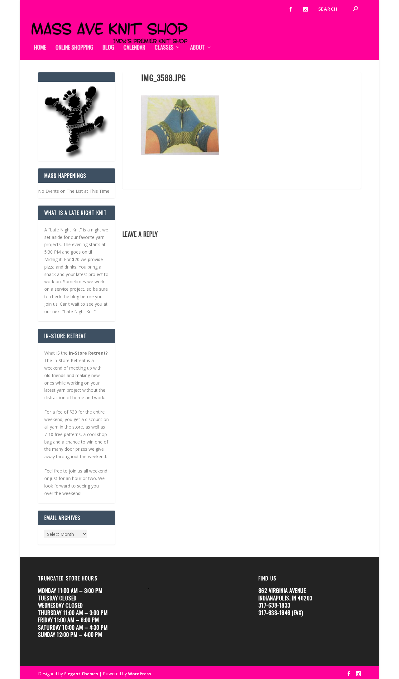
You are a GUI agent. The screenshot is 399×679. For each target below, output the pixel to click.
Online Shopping (74, 48)
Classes (164, 48)
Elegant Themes (81, 674)
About (197, 48)
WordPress (139, 674)
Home (40, 48)
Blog (108, 48)
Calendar (134, 48)
